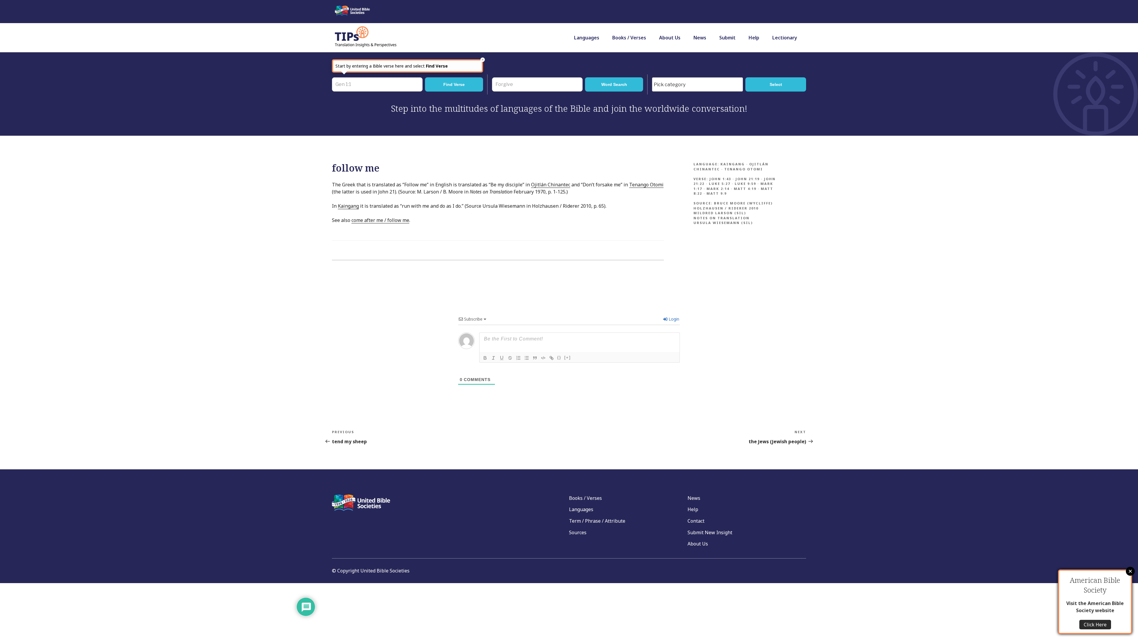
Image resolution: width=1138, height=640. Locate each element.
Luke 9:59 (745, 183)
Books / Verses (629, 37)
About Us (669, 37)
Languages (586, 37)
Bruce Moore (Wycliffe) (743, 203)
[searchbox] (699, 84)
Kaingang (348, 206)
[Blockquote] (535, 357)
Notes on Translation (721, 218)
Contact (696, 521)
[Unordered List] (526, 357)
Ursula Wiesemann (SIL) (723, 222)
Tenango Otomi (646, 184)
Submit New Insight (710, 532)
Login (673, 319)
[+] (567, 357)
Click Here (1095, 624)
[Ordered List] (518, 357)
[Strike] (510, 357)
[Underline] (502, 357)
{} (559, 357)
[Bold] (485, 357)
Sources (577, 532)
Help (754, 37)
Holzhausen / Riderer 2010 (725, 208)
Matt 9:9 (717, 193)
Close (1130, 571)
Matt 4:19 (745, 188)
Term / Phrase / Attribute (597, 521)
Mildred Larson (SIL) (719, 213)
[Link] (551, 357)
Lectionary (784, 37)
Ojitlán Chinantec (550, 184)
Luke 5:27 (719, 183)
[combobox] (697, 84)
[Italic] (493, 357)
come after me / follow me (380, 220)
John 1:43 (720, 179)
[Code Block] (543, 357)
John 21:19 (748, 179)
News (699, 37)
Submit (727, 37)
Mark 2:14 (718, 188)
